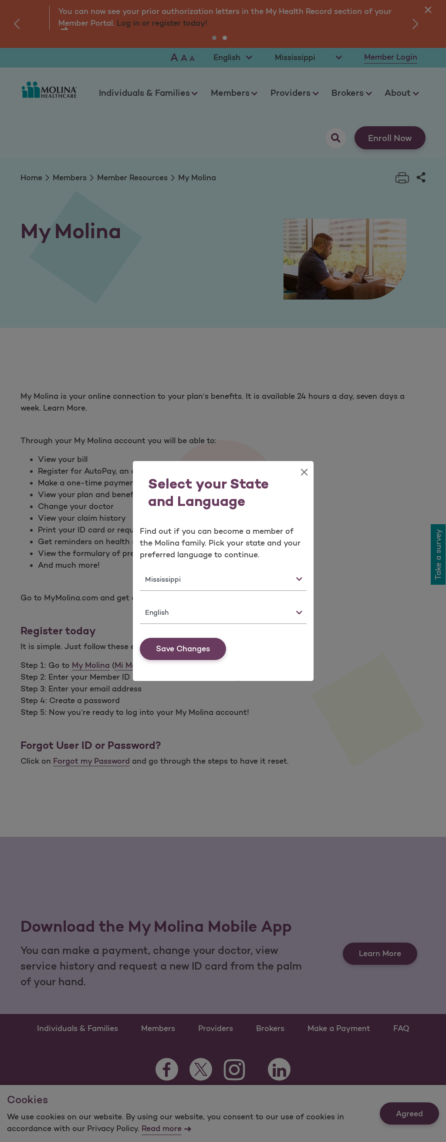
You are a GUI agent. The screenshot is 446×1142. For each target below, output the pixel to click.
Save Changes (183, 649)
